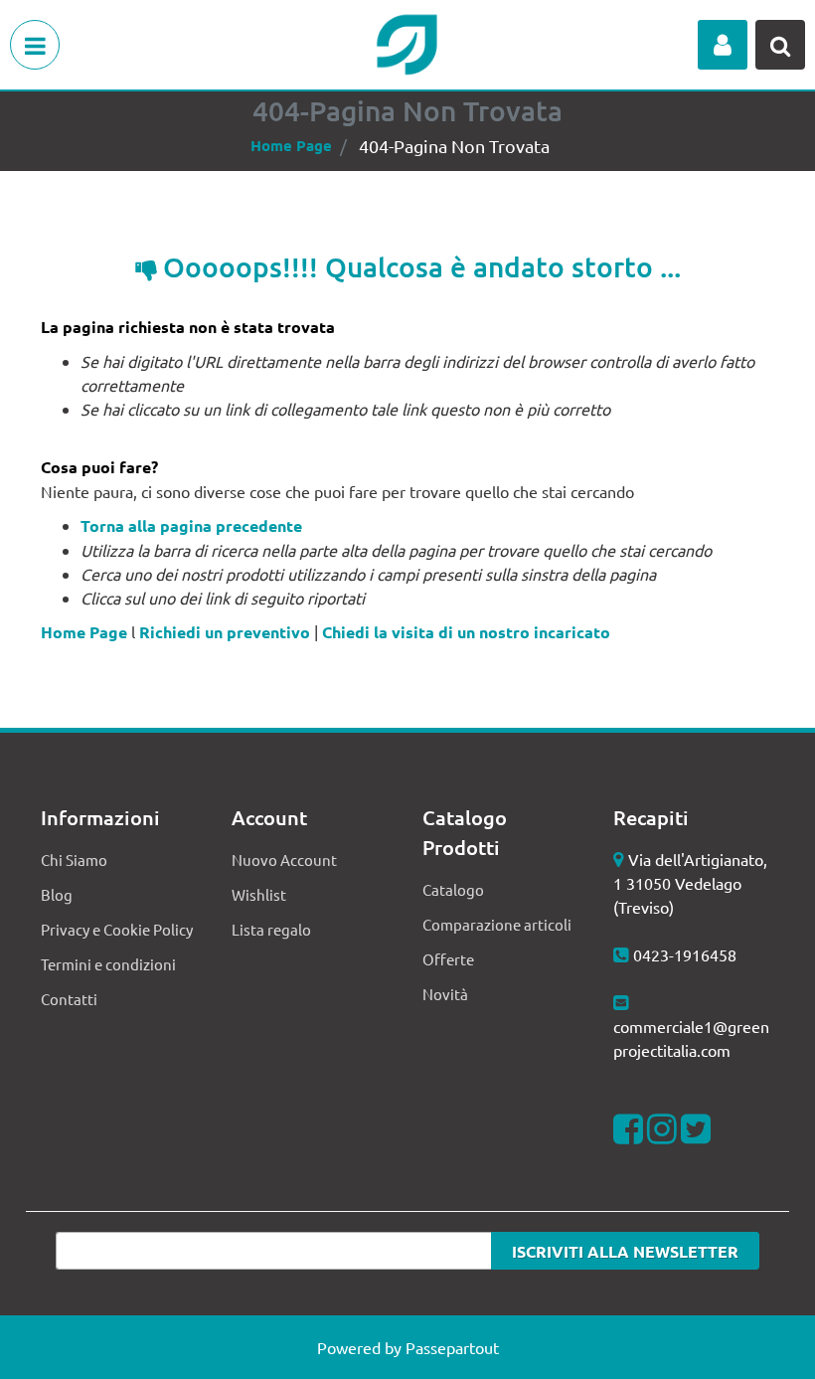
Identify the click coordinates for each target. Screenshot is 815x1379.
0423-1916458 (684, 954)
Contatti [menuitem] (69, 998)
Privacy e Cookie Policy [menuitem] (117, 929)
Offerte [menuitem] (448, 958)
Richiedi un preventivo (224, 631)
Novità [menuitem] (445, 993)
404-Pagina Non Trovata (454, 145)
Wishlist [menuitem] (259, 894)
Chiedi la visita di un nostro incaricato (466, 631)
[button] (625, 1251)
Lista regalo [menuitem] (271, 929)
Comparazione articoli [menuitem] (496, 924)
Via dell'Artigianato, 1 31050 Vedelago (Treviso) (690, 883)
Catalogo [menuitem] (453, 889)
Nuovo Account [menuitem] (284, 859)
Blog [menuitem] (57, 894)
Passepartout (452, 1347)
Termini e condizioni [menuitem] (108, 963)
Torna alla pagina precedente (191, 525)
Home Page (291, 145)
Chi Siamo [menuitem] (74, 859)
